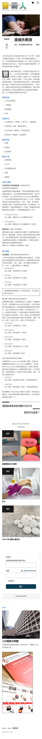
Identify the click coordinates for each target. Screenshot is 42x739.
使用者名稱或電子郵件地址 (15, 560)
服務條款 (15, 728)
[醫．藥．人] (14, 9)
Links (9, 728)
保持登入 (11, 581)
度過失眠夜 (23, 40)
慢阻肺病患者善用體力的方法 (17, 405)
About (4, 728)
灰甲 (3, 502)
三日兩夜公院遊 (10, 641)
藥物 (37, 45)
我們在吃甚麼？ (32, 412)
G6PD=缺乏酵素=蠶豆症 (11, 539)
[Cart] (33, 3)
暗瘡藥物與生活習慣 (9, 464)
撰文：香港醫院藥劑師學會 (23, 45)
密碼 (7, 571)
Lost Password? (21, 596)
